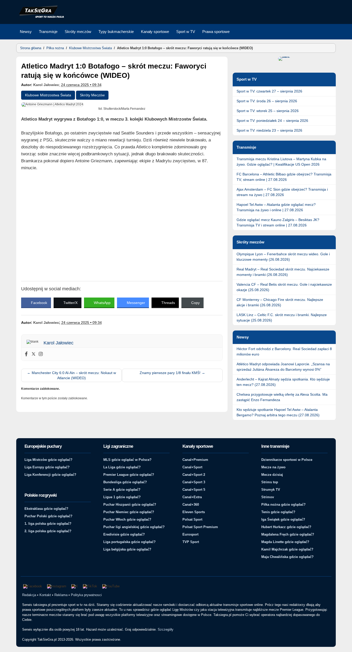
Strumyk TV (270, 490)
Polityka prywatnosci (86, 595)
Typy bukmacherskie (116, 31)
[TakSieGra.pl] (40, 17)
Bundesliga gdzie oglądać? (125, 482)
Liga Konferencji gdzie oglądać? (50, 475)
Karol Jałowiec (46, 85)
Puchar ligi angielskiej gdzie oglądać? (134, 527)
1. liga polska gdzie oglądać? (47, 524)
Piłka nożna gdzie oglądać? (283, 504)
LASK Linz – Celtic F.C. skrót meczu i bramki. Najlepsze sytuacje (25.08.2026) (282, 317)
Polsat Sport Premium (200, 527)
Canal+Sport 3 (193, 482)
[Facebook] (26, 354)
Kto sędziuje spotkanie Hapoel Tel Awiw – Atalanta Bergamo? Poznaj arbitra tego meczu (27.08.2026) (278, 412)
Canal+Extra (192, 497)
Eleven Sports (193, 512)
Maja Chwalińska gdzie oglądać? (287, 557)
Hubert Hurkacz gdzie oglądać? (286, 527)
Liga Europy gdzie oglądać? (47, 467)
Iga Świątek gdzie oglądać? (283, 519)
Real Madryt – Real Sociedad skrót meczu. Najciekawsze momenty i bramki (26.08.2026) (283, 272)
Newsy (26, 31)
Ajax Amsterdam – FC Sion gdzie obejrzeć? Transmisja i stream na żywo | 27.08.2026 (282, 192)
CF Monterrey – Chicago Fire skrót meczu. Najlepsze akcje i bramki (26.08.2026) (280, 302)
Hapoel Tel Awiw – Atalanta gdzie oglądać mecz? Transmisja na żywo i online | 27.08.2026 (276, 207)
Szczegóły (165, 629)
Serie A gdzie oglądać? (121, 490)
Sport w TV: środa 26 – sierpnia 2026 (267, 101)
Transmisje (48, 31)
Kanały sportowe (155, 31)
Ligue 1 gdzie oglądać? (122, 497)
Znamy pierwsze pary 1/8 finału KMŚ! (172, 373)
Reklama (61, 595)
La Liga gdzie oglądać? (122, 467)
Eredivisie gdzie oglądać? (124, 534)
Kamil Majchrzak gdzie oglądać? (287, 549)
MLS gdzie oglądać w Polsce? (127, 460)
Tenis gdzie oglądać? (278, 512)
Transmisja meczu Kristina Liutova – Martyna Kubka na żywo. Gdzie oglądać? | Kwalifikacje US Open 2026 (281, 161)
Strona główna (30, 48)
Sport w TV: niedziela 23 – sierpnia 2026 (269, 130)
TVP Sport (190, 542)
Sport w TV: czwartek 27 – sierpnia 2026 (269, 91)
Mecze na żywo (273, 467)
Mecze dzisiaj (272, 475)
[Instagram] (40, 354)
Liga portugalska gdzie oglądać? (129, 542)
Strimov (267, 497)
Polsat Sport (192, 519)
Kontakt (45, 595)
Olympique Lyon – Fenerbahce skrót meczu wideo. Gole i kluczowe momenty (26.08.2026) (283, 256)
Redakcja (29, 595)
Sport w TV (185, 31)
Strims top (269, 482)
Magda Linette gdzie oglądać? (285, 542)
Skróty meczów (78, 31)
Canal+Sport (192, 467)
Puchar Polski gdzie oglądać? (48, 516)
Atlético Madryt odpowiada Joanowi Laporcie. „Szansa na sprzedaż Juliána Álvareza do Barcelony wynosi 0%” (283, 366)
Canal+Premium (195, 460)
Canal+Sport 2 (193, 475)
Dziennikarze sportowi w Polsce (286, 460)
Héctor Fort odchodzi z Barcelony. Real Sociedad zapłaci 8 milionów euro (284, 351)
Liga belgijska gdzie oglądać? (127, 549)
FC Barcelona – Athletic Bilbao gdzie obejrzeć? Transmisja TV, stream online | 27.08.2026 (284, 177)
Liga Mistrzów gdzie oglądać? (48, 460)
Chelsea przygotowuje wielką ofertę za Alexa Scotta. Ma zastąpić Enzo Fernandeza (282, 397)
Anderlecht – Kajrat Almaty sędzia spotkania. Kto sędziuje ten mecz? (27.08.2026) (283, 382)
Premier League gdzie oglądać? (128, 475)
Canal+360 (190, 504)
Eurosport (190, 534)
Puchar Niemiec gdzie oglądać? (128, 512)
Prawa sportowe (216, 31)
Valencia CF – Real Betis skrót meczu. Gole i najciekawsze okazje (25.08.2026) (284, 287)
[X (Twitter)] (74, 586)
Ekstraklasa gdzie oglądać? (46, 509)
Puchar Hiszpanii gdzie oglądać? (129, 504)
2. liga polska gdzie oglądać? (47, 531)
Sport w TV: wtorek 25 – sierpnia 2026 (268, 111)
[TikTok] (90, 586)
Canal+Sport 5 (193, 490)
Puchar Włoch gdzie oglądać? (127, 519)
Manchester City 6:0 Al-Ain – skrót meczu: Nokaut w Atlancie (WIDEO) (71, 375)
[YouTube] (111, 586)
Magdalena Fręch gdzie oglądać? (287, 534)
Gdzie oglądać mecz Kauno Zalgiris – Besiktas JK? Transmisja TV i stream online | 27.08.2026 (278, 222)
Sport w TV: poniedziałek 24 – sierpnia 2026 (272, 120)
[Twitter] (33, 354)
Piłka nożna (55, 48)
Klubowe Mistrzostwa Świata (90, 48)
